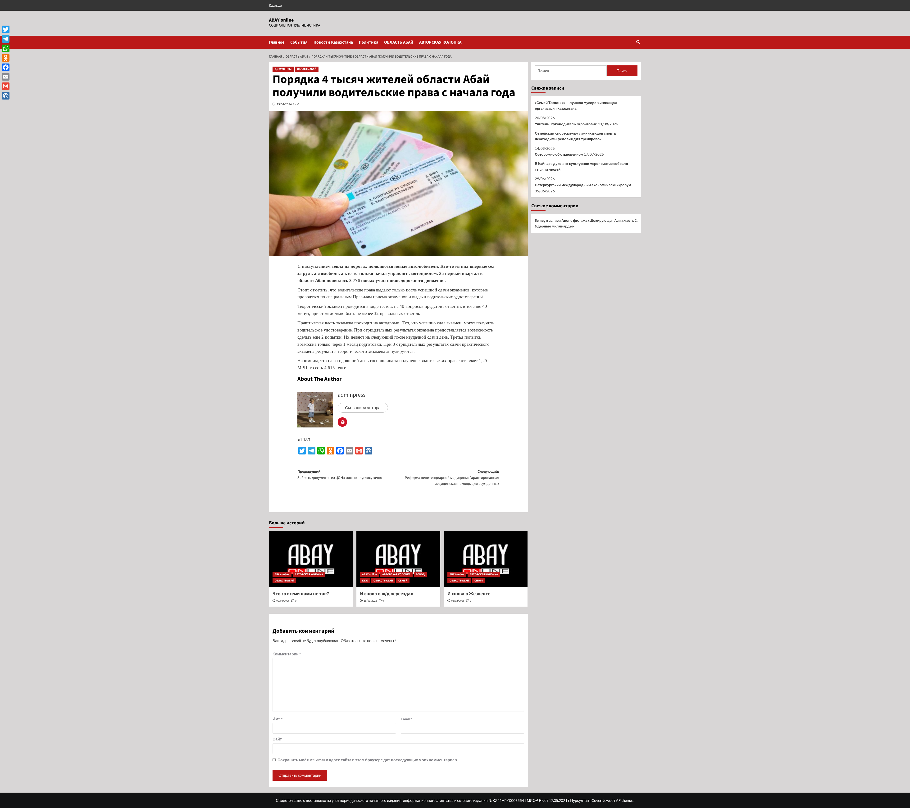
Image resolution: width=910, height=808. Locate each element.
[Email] (5, 77)
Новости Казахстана (333, 42)
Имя (277, 719)
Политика (368, 42)
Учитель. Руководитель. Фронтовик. (566, 124)
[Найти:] (571, 70)
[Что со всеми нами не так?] (311, 559)
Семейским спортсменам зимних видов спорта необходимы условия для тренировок (575, 136)
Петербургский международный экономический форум (583, 185)
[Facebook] (5, 67)
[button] (638, 42)
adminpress (351, 395)
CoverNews (601, 800)
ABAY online (281, 20)
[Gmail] (5, 86)
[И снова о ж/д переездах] (398, 559)
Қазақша (275, 5)
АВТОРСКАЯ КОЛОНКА (440, 42)
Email (406, 719)
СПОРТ (478, 581)
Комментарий (287, 654)
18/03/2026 (370, 601)
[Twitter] (5, 29)
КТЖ (365, 581)
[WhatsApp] (5, 48)
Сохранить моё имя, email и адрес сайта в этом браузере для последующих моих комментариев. (368, 760)
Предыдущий (339, 474)
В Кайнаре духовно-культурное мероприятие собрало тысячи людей (581, 166)
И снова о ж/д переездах (386, 593)
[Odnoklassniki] (5, 58)
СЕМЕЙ (402, 581)
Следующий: (452, 477)
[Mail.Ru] (5, 95)
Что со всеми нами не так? (301, 593)
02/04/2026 (283, 601)
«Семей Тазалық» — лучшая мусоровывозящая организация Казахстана (576, 105)
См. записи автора (363, 407)
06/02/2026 (457, 601)
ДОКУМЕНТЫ (283, 69)
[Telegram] (5, 39)
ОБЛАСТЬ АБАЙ (398, 42)
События (299, 42)
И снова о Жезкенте (468, 593)
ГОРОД (420, 574)
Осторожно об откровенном (559, 154)
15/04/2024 (284, 104)
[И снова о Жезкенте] (486, 559)
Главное (276, 42)
